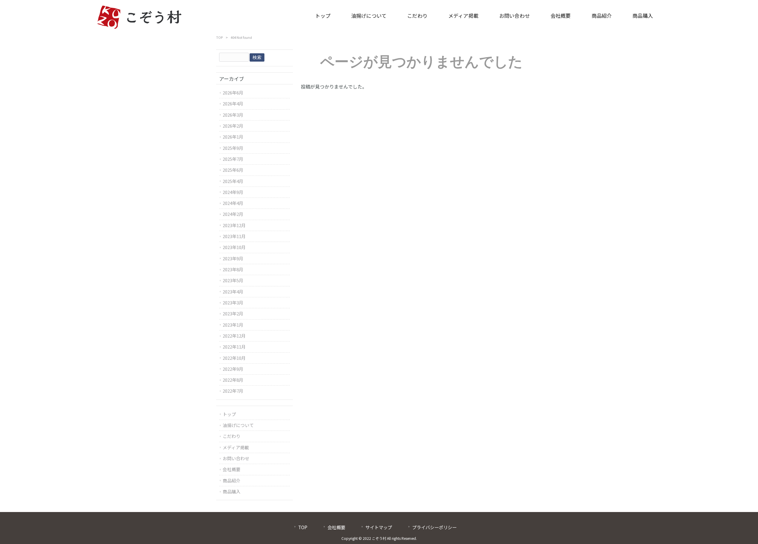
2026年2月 (233, 126)
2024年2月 (233, 214)
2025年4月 (233, 181)
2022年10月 (234, 358)
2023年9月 (233, 258)
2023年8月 (233, 269)
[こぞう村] (139, 15)
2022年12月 (234, 336)
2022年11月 (234, 347)
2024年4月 (233, 203)
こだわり (231, 436)
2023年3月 (233, 302)
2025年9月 (233, 148)
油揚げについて (238, 425)
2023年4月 (233, 291)
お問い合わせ (236, 458)
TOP (219, 37)
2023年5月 (233, 280)
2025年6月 (233, 170)
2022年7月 (233, 391)
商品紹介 (231, 480)
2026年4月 (233, 103)
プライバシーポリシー (434, 527)
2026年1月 (233, 137)
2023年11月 (234, 236)
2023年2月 (233, 313)
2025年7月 (233, 159)
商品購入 (231, 491)
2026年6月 (233, 92)
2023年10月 (234, 247)
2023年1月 (233, 325)
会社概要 (231, 469)
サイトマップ (378, 527)
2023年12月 (234, 225)
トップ (229, 414)
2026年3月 (233, 115)
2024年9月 (233, 192)
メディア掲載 (236, 447)
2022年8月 (233, 380)
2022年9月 (233, 369)
